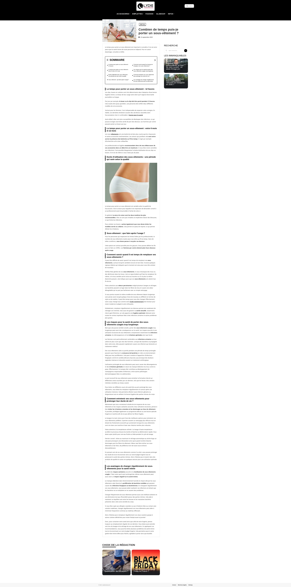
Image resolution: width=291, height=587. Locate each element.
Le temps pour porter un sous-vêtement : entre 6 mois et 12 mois (118, 70)
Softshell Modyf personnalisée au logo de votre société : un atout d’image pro (175, 66)
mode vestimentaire (137, 302)
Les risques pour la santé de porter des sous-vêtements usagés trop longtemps (143, 70)
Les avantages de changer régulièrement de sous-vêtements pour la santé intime (144, 80)
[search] (187, 6)
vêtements (114, 134)
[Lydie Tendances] (145, 6)
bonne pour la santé (136, 115)
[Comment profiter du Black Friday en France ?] (146, 562)
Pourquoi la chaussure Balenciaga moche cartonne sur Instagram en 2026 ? (175, 81)
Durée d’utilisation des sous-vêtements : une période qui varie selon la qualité (118, 75)
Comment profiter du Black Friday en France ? (144, 570)
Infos (142, 24)
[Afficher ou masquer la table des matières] (140, 60)
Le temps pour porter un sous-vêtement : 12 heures (118, 65)
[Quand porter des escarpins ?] (116, 562)
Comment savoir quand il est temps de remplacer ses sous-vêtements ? (143, 65)
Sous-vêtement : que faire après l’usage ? (118, 79)
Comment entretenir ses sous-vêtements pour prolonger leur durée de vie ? (144, 75)
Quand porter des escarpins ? (116, 571)
